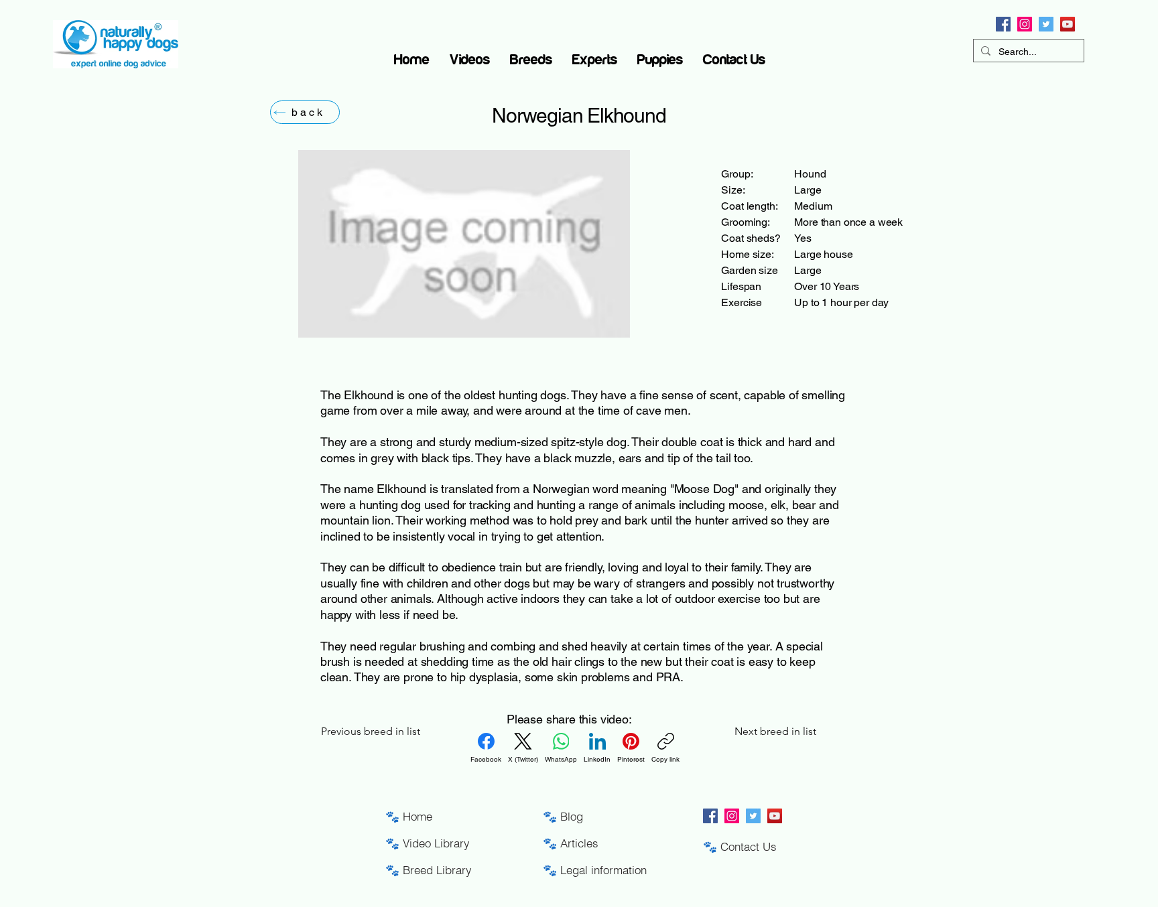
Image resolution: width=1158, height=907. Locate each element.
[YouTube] (1067, 24)
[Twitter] (1046, 24)
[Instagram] (1024, 24)
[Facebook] (1003, 24)
